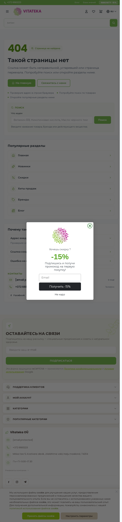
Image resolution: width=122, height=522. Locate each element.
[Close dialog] (89, 225)
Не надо (60, 294)
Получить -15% (60, 286)
